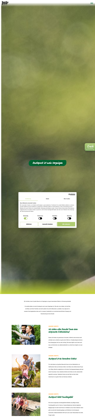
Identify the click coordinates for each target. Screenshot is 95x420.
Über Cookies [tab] (67, 198)
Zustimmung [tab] (28, 198)
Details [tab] (47, 198)
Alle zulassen (66, 224)
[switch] (40, 218)
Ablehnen (29, 224)
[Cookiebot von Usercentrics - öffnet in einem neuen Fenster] (69, 195)
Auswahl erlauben (47, 224)
